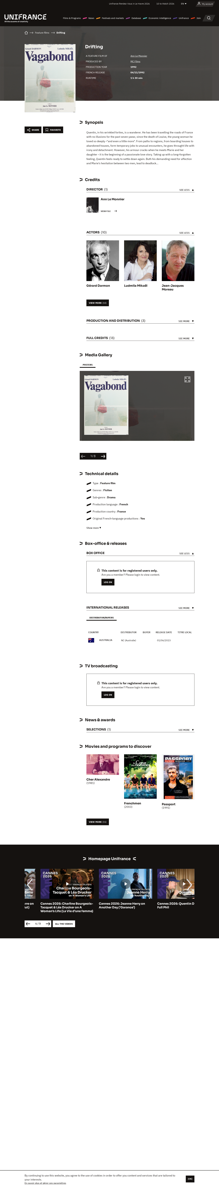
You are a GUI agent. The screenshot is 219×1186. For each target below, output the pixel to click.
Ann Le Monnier (139, 55)
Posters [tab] (88, 364)
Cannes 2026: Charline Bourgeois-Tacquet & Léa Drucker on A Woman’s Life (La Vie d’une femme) (51, 907)
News (91, 18)
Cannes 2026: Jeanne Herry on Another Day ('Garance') (106, 905)
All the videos (64, 923)
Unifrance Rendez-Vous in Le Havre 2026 (129, 3)
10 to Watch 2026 (165, 3)
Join (199, 18)
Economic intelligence (160, 18)
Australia (105, 640)
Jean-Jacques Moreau (173, 287)
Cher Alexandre (98, 779)
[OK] (190, 1179)
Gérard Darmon (98, 286)
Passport (168, 804)
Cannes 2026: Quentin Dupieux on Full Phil (167, 905)
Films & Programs (72, 18)
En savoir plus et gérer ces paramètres (45, 1183)
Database (136, 18)
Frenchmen (132, 803)
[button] (187, 379)
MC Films (135, 61)
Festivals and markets (113, 18)
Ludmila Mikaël (135, 286)
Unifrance (184, 18)
